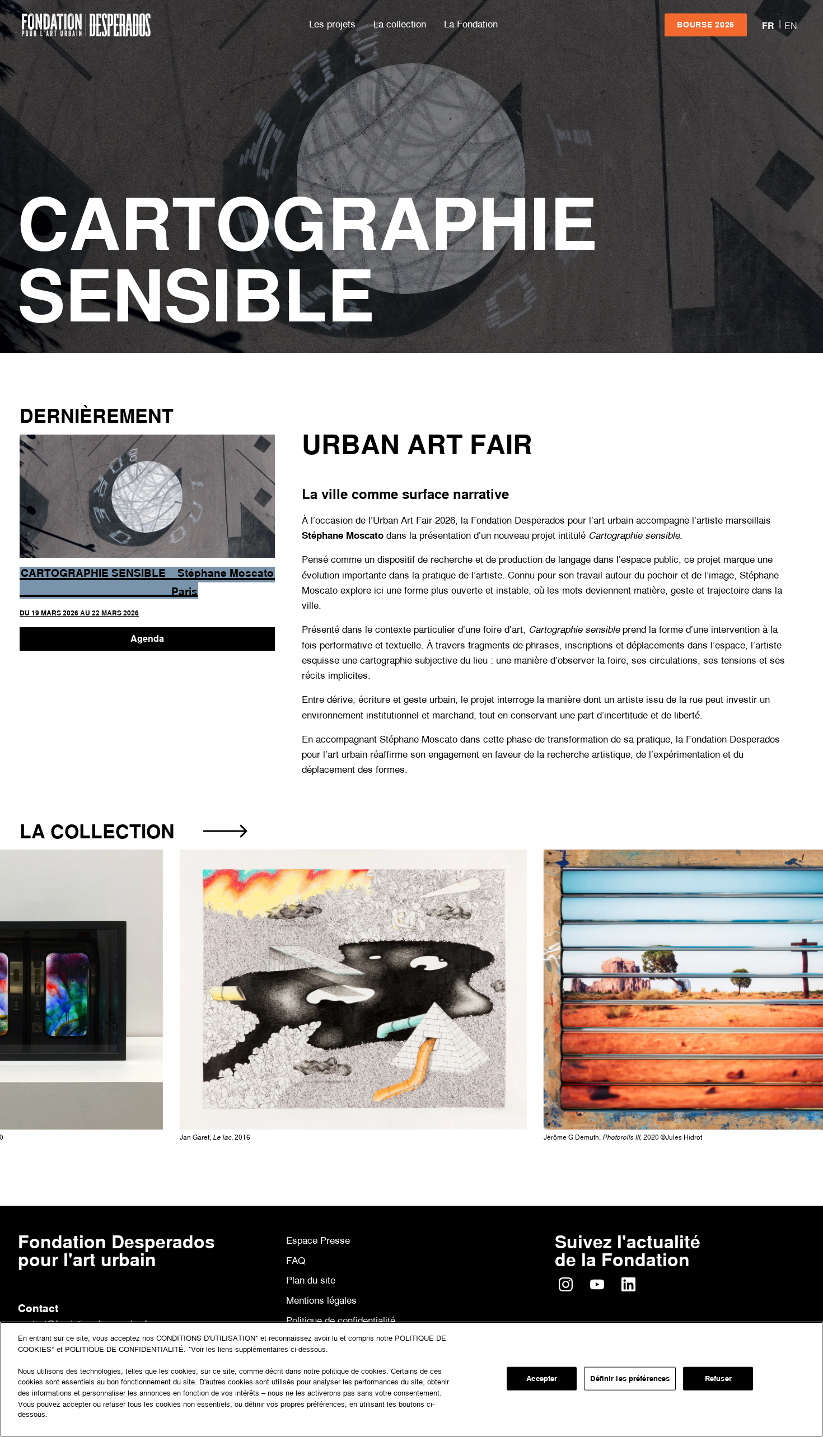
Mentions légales (321, 1301)
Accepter (541, 1378)
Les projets (332, 24)
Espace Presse (318, 1240)
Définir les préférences (630, 1378)
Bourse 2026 (706, 24)
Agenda (147, 638)
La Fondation (471, 24)
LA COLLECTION (97, 831)
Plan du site (310, 1280)
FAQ (295, 1260)
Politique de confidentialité (340, 1321)
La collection (399, 24)
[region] (411, 1379)
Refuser (718, 1378)
